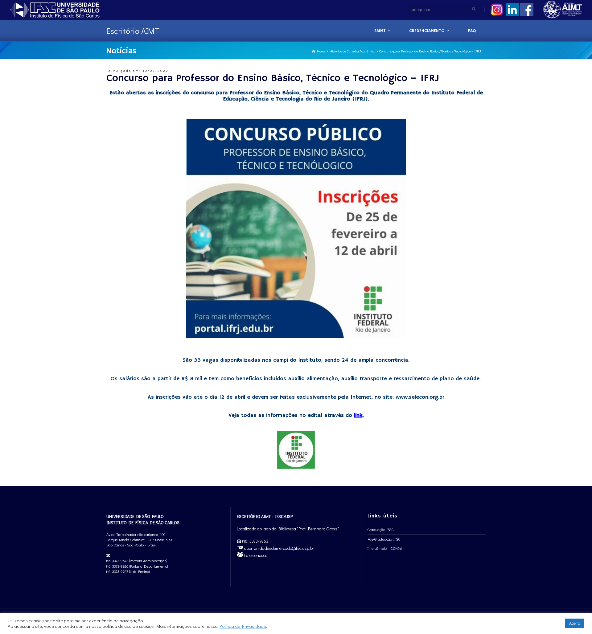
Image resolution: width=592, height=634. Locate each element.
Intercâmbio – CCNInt (385, 548)
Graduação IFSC (381, 529)
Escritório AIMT (132, 31)
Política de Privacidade (243, 626)
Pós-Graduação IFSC (384, 539)
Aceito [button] (574, 623)
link (358, 415)
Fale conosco (255, 555)
